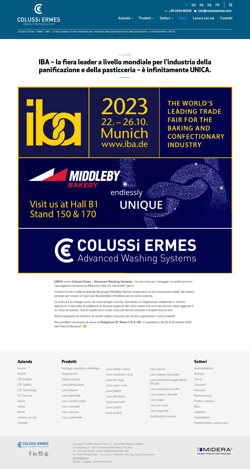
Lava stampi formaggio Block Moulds (168, 381)
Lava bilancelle (71, 395)
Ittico (197, 406)
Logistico (199, 412)
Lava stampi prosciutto (164, 389)
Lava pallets (113, 390)
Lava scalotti (114, 412)
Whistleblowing (81, 458)
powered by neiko (102, 461)
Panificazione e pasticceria (211, 423)
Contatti (226, 18)
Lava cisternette (72, 417)
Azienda (124, 18)
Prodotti (145, 18)
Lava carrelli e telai (73, 401)
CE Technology (27, 390)
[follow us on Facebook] (29, 454)
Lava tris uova (159, 405)
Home (21, 368)
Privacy (76, 461)
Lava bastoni (70, 390)
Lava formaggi (115, 380)
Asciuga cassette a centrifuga (80, 368)
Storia (21, 401)
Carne (198, 379)
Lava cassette (71, 406)
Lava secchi (157, 369)
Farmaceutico (203, 395)
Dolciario (199, 390)
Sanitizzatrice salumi (163, 416)
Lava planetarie (115, 396)
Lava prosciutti (115, 401)
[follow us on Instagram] (40, 454)
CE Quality (24, 384)
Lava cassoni (70, 412)
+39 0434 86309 (179, 10)
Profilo (22, 373)
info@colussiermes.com (116, 451)
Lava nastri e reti (116, 385)
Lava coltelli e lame (118, 369)
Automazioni (70, 373)
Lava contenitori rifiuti (119, 374)
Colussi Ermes (26, 31)
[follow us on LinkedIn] (34, 454)
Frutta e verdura (204, 401)
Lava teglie (157, 399)
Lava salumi (113, 407)
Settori (165, 18)
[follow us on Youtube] (45, 454)
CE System (25, 379)
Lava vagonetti (159, 410)
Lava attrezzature (73, 384)
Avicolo (199, 373)
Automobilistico (203, 368)
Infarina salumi (71, 379)
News (183, 18)
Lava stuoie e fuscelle (164, 394)
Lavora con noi (203, 18)
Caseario (200, 384)
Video (21, 406)
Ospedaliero (202, 417)
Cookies (86, 461)
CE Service (25, 395)
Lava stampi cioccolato (164, 374)
